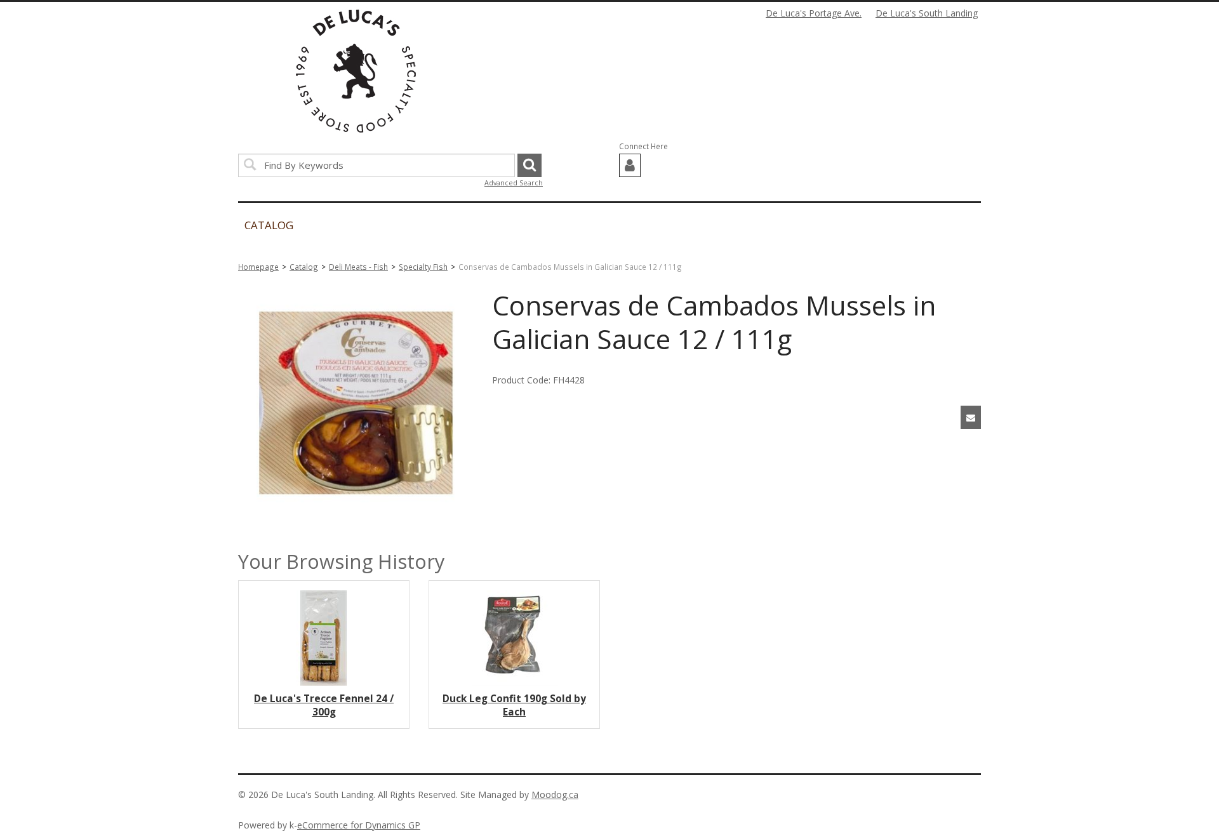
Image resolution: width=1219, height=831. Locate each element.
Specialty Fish (423, 267)
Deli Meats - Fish (358, 267)
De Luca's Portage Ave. (814, 13)
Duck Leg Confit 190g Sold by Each (514, 705)
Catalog (304, 267)
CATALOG (268, 225)
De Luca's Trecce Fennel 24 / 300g (324, 705)
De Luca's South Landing (927, 13)
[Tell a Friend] (971, 417)
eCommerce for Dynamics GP (358, 825)
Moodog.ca (554, 794)
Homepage (258, 267)
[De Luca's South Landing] (355, 71)
